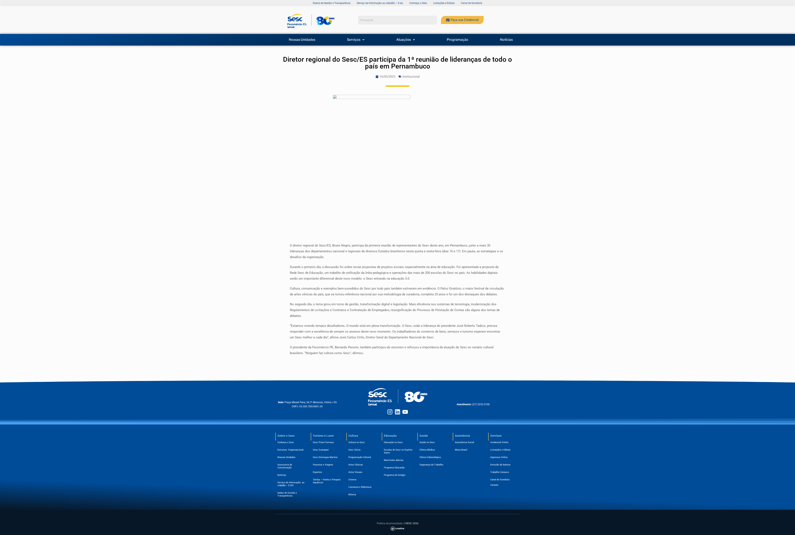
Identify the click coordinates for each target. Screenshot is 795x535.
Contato (494, 485)
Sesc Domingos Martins (325, 457)
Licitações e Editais (500, 449)
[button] (356, 39)
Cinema (352, 479)
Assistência (462, 435)
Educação (390, 435)
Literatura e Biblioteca (359, 487)
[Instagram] (390, 412)
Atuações (403, 39)
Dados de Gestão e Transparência (287, 494)
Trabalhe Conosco (499, 472)
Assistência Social (464, 442)
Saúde (423, 435)
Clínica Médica (427, 449)
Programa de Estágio (394, 475)
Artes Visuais (355, 472)
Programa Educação (394, 467)
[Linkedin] (397, 412)
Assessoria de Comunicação (285, 466)
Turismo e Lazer (323, 435)
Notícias (506, 39)
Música (352, 494)
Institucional (411, 76)
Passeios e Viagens (323, 464)
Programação (457, 39)
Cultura (353, 435)
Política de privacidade (389, 523)
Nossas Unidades (302, 39)
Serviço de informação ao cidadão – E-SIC (290, 484)
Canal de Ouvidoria (500, 479)
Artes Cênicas (355, 464)
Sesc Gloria (354, 449)
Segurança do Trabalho (431, 464)
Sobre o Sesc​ (286, 435)
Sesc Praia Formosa (323, 442)
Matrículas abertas (394, 460)
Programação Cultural (359, 457)
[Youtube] (405, 412)
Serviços (353, 39)
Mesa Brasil (461, 449)
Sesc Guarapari (321, 449)
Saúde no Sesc (427, 442)
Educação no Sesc (393, 442)
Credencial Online (499, 442)
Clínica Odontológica (430, 457)
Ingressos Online (499, 457)
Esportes (317, 472)
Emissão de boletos (500, 464)
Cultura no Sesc (356, 442)
